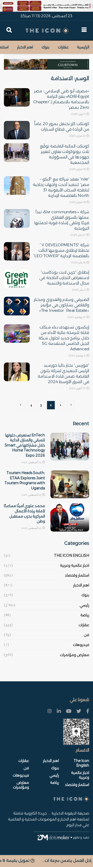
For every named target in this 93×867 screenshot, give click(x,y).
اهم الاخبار (25, 47)
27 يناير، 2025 (78, 235)
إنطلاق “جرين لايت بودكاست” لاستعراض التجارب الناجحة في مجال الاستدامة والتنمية (64, 278)
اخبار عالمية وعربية (74, 565)
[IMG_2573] (46, 6)
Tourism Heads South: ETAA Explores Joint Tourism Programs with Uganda (24, 480)
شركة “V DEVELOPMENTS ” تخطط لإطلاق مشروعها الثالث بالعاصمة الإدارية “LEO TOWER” (61, 250)
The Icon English (71, 555)
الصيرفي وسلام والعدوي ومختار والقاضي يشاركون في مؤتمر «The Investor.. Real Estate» (61, 305)
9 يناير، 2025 (79, 290)
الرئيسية (83, 47)
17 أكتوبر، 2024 (77, 388)
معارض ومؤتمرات (74, 654)
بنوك (45, 47)
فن (86, 634)
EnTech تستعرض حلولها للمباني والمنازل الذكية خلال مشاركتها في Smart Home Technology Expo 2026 (25, 445)
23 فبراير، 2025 (77, 136)
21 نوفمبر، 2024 (76, 317)
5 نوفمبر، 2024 (77, 355)
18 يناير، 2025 (78, 262)
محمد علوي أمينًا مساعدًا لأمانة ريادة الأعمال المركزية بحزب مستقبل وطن (24, 513)
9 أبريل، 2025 (78, 114)
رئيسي (84, 605)
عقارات (63, 47)
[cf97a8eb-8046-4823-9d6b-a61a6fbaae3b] (46, 62)
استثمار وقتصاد (77, 575)
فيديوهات (81, 644)
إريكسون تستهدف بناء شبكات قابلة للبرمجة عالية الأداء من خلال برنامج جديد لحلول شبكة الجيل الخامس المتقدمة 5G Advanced (63, 338)
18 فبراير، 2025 (77, 169)
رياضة (84, 615)
